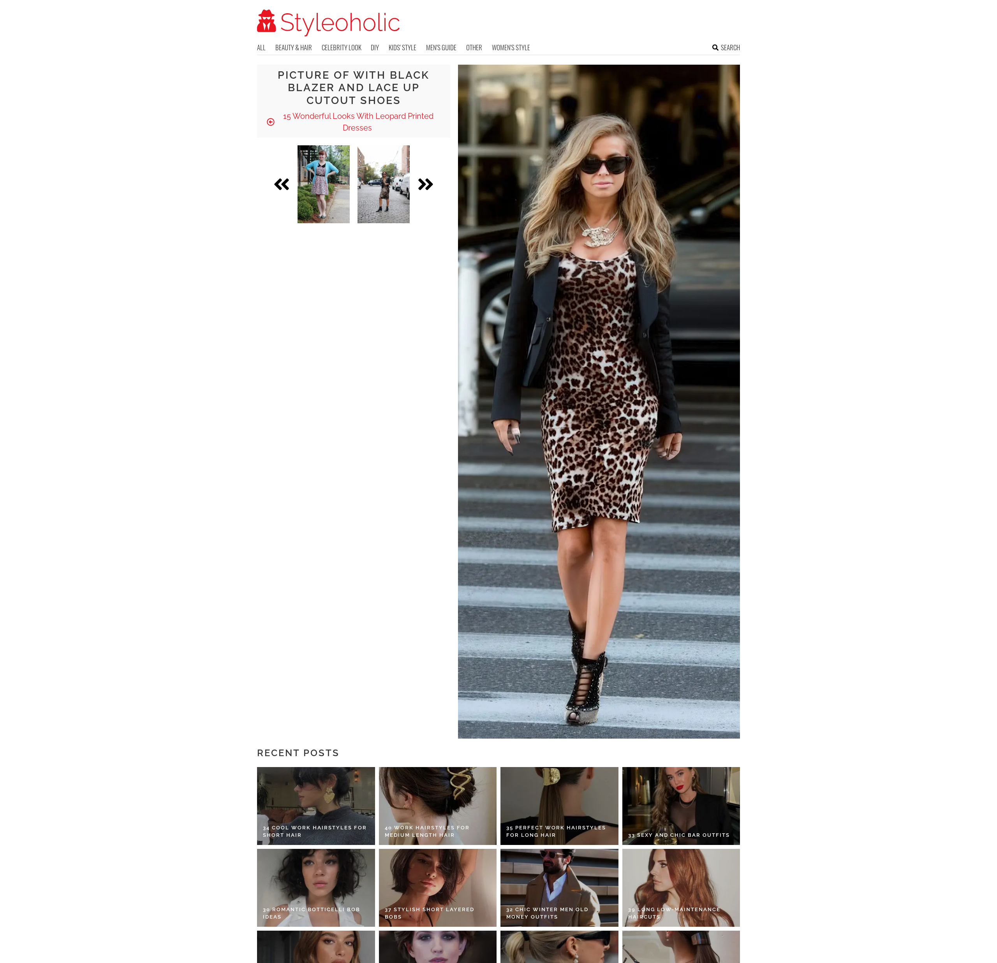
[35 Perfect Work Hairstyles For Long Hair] (559, 806)
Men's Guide (441, 47)
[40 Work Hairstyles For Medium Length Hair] (438, 806)
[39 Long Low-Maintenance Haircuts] (681, 888)
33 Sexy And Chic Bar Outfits (679, 835)
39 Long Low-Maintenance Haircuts (674, 913)
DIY (375, 47)
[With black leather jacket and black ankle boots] (384, 184)
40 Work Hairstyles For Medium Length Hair (427, 831)
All (261, 47)
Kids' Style (402, 47)
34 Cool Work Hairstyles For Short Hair (315, 831)
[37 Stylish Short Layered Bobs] (438, 888)
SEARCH (730, 47)
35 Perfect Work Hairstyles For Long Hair (556, 831)
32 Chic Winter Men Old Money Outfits (547, 913)
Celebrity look (341, 47)
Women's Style (511, 47)
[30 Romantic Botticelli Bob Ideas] (316, 888)
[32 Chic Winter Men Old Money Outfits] (559, 888)
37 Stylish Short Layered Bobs (429, 913)
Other (474, 47)
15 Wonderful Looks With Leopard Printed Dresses (357, 121)
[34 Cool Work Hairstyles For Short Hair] (316, 806)
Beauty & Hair (293, 47)
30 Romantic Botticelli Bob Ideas (311, 913)
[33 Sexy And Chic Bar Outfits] (681, 806)
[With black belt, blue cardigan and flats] (324, 184)
